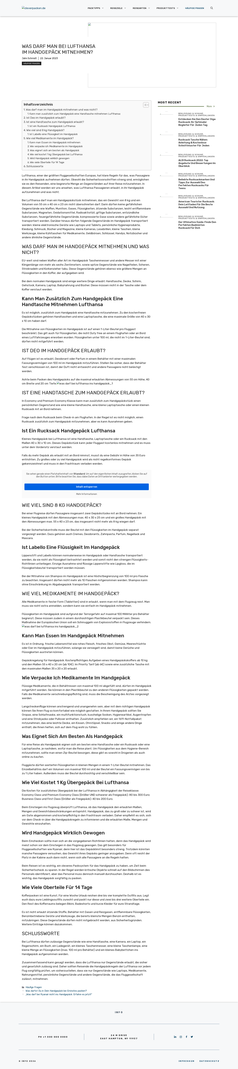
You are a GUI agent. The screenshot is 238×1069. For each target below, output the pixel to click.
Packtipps (94, 8)
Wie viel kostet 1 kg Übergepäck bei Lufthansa (56, 154)
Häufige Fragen (194, 8)
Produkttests (166, 8)
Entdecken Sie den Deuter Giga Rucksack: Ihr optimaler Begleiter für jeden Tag (196, 122)
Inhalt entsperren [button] (86, 486)
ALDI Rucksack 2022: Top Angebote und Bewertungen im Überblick (197, 163)
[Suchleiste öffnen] (211, 8)
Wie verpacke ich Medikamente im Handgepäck (56, 146)
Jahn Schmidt (29, 58)
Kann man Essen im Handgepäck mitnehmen (54, 142)
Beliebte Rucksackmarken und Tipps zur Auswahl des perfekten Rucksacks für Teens (196, 184)
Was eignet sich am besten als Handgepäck (54, 150)
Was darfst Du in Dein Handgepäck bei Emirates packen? (56, 990)
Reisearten (139, 8)
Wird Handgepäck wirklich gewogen (49, 158)
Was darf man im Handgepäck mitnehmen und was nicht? (61, 109)
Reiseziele (116, 8)
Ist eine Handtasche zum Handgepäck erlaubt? (55, 122)
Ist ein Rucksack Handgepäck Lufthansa (52, 126)
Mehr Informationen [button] (86, 494)
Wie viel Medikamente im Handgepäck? (50, 138)
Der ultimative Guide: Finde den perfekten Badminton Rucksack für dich (197, 225)
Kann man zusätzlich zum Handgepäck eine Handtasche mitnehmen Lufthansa (74, 113)
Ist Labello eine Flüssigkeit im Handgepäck (53, 134)
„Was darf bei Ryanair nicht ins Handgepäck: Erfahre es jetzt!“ (59, 994)
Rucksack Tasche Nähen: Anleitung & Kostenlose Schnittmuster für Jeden (193, 142)
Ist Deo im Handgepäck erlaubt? (46, 117)
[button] (144, 105)
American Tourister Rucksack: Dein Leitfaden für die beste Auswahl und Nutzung (196, 204)
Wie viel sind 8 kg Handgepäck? (45, 130)
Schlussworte (34, 166)
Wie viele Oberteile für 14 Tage (47, 162)
